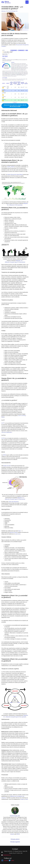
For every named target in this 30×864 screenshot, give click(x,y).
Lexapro (22, 799)
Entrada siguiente (15, 841)
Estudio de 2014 (7, 465)
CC (8, 205)
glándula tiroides (13, 532)
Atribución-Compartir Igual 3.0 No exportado (16, 716)
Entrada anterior (15, 839)
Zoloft (26, 799)
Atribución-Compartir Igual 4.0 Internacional (15, 262)
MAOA (4, 455)
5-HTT (2, 423)
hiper (19, 530)
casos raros (17, 533)
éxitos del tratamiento (13, 501)
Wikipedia (25, 203)
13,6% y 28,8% (10, 166)
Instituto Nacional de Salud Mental (15, 174)
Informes (3, 11)
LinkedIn (12, 834)
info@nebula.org (7, 855)
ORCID (18, 834)
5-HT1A (3, 438)
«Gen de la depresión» (6, 432)
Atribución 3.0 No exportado (15, 205)
